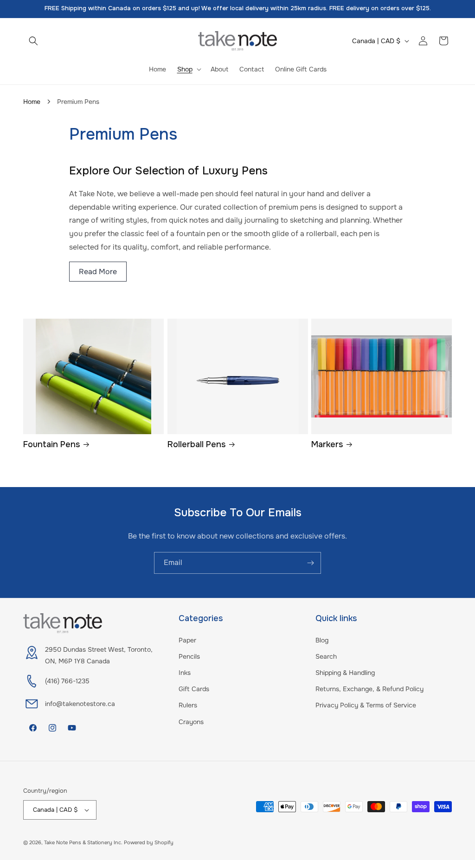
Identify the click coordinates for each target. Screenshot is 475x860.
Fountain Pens (51, 444)
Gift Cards (194, 689)
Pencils (189, 656)
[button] (33, 41)
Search (326, 656)
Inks (185, 672)
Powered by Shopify (148, 842)
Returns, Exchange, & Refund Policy (369, 689)
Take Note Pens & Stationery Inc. (83, 842)
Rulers (188, 705)
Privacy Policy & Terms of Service (365, 705)
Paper (187, 640)
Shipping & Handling (345, 672)
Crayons (191, 722)
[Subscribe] (310, 563)
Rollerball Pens (196, 444)
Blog (321, 640)
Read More (98, 271)
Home (31, 101)
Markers (327, 444)
